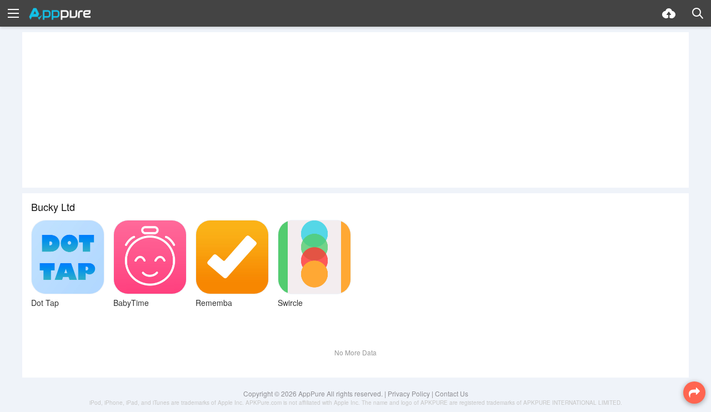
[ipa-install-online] (668, 13)
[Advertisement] (355, 110)
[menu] (13, 13)
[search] (697, 13)
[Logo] (60, 14)
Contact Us (451, 393)
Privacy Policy (409, 393)
